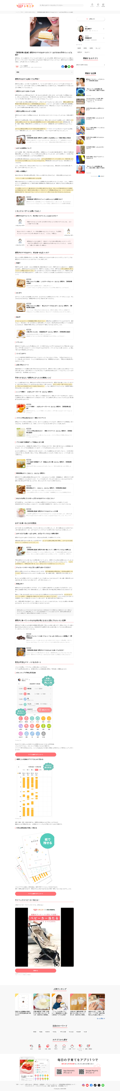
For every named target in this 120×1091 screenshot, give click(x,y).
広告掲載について (63, 1086)
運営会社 (36, 1084)
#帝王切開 (63, 1032)
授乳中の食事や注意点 (30, 12)
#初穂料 (78, 1032)
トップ (17, 12)
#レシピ (98, 48)
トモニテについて (29, 1086)
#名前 (85, 1032)
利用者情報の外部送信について (67, 1084)
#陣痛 (34, 1032)
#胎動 (40, 1032)
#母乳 (85, 48)
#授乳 (91, 48)
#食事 (79, 48)
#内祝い (55, 1032)
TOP (17, 1084)
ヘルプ (21, 1084)
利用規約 (42, 1084)
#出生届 (71, 1032)
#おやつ (87, 52)
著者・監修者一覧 (52, 1086)
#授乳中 (79, 52)
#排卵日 (47, 1032)
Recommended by (94, 176)
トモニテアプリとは (41, 1086)
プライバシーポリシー (51, 1084)
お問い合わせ (28, 1084)
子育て (21, 12)
